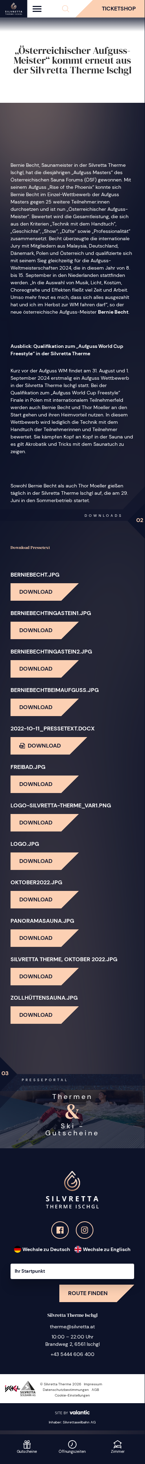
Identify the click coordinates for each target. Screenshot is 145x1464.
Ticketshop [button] (119, 8)
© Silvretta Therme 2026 (60, 1384)
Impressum (93, 1384)
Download (35, 591)
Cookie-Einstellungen (72, 1395)
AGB (95, 1389)
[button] (65, 8)
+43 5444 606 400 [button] (72, 1354)
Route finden (88, 1293)
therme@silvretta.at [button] (72, 1326)
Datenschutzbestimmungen (66, 1389)
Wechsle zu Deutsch (46, 1249)
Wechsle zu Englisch (107, 1249)
